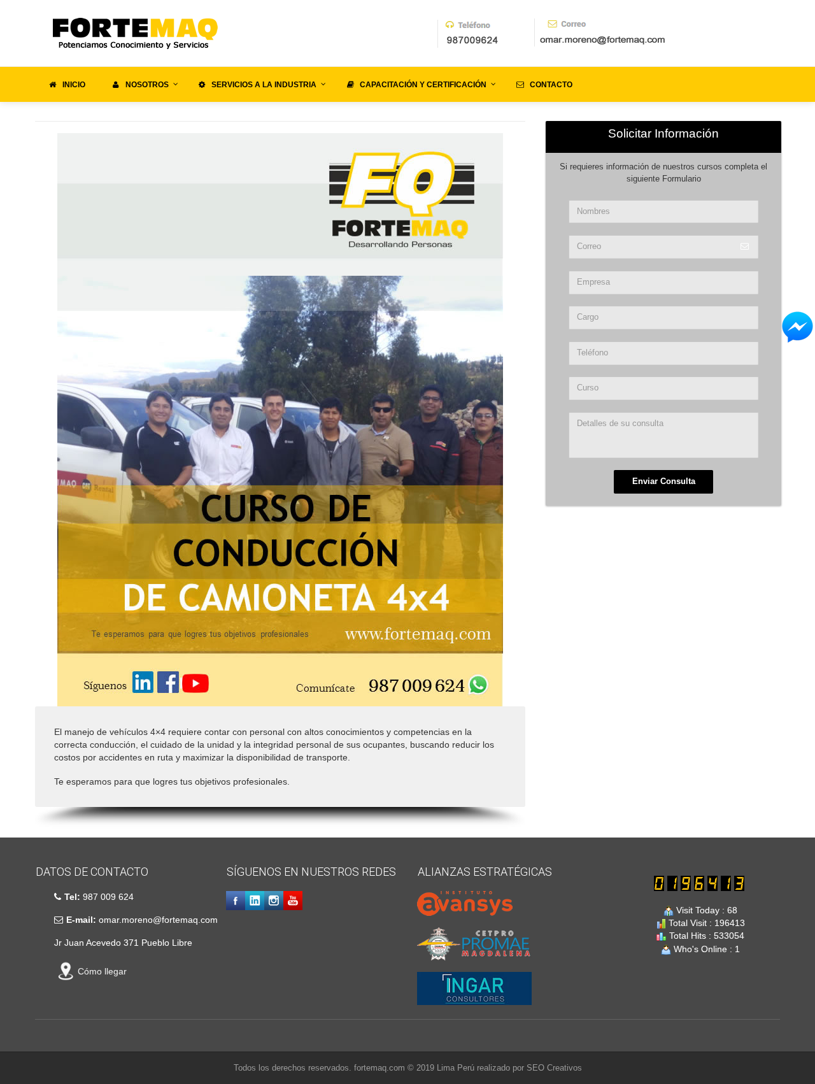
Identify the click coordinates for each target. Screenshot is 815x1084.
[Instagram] (273, 900)
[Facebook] (235, 900)
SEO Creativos (554, 1068)
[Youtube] (292, 900)
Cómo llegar (102, 971)
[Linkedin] (254, 900)
